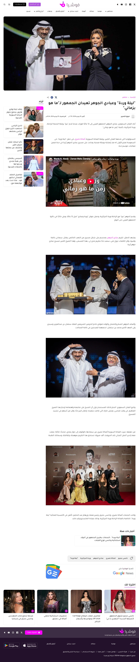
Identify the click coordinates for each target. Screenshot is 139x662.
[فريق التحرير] (133, 116)
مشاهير (124, 97)
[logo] (69, 4)
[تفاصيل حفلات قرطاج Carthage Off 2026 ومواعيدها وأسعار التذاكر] (86, 601)
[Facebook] (130, 4)
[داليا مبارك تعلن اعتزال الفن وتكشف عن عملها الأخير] (33, 146)
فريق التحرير (125, 116)
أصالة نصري (80, 139)
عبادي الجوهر (113, 238)
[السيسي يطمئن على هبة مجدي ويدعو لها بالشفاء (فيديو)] (33, 162)
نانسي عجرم (123, 558)
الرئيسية (132, 97)
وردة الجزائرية (85, 558)
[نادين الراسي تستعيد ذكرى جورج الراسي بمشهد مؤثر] (33, 130)
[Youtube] (122, 4)
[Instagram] (126, 4)
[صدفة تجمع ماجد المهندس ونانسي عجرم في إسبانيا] (19, 601)
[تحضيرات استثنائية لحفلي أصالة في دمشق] (52, 601)
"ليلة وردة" (74, 558)
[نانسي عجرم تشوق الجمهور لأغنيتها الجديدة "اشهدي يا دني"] (119, 601)
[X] (134, 4)
